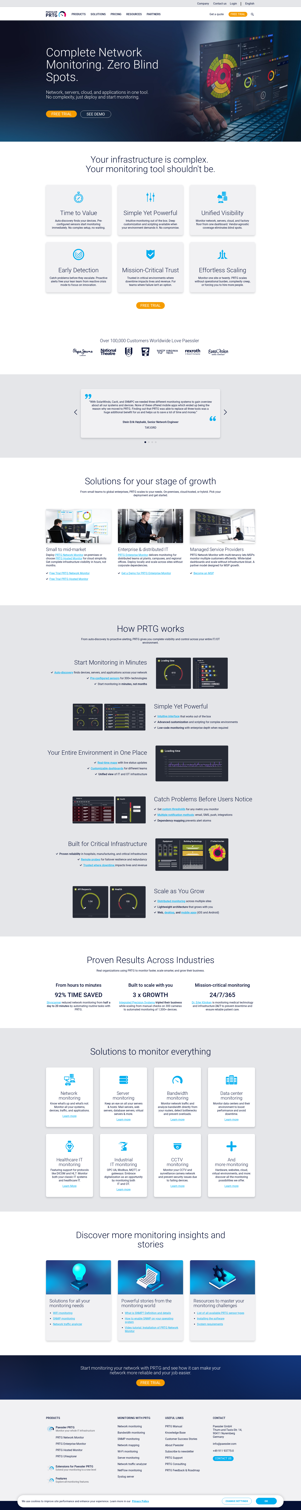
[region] (150, 1501)
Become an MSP (204, 573)
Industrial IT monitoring (123, 1162)
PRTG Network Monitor (69, 555)
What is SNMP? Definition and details (148, 1313)
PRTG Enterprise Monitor (133, 555)
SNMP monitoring (64, 1318)
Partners (154, 14)
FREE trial (150, 305)
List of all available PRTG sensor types (220, 1313)
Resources (134, 14)
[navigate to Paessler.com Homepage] (56, 14)
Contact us (219, 3)
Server (123, 1093)
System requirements (210, 1324)
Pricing (116, 14)
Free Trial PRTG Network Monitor (69, 573)
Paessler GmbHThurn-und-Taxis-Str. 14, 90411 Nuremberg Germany (228, 1431)
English (249, 3)
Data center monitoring (231, 1096)
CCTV (177, 1159)
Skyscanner (54, 1002)
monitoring (69, 1098)
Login (233, 3)
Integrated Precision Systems (137, 1002)
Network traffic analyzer (67, 1324)
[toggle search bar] (251, 14)
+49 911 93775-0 (223, 1450)
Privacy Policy (140, 1501)
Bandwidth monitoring (177, 1096)
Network (69, 1093)
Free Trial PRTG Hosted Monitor (68, 579)
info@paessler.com (224, 1443)
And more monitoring (231, 1162)
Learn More (69, 1186)
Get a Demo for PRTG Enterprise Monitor (146, 573)
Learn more (69, 1116)
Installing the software (210, 1318)
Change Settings (237, 1501)
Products (79, 14)
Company (203, 3)
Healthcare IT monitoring (69, 1162)
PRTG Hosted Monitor (69, 558)
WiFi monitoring (62, 1313)
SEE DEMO (96, 114)
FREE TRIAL (61, 114)
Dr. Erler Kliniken (202, 1002)
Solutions (98, 14)
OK (266, 1501)
